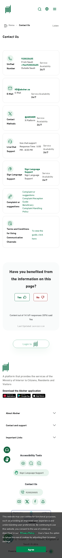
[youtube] (19, 501)
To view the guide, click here (37, 234)
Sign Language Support (32, 170)
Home (11, 25)
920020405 (27, 58)
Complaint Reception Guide (32, 199)
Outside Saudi (28, 68)
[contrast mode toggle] (23, 463)
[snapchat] (43, 501)
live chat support (28, 142)
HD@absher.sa (22, 89)
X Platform (30, 120)
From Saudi (27, 61)
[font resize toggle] (31, 463)
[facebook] (35, 501)
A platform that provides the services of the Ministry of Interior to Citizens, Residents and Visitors (28, 380)
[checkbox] (22, 297)
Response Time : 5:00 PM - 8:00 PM (30, 147)
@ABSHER (30, 117)
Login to (27, 343)
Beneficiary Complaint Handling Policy (32, 208)
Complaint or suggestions (28, 193)
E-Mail (18, 92)
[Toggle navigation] (54, 9)
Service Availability (45, 64)
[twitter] (27, 502)
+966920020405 (30, 65)
